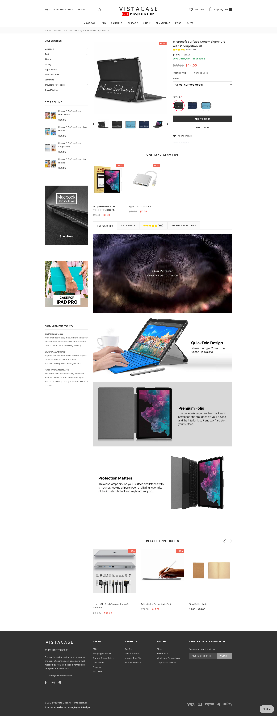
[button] (179, 49)
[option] (130, 78)
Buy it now (202, 127)
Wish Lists (199, 9)
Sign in (48, 9)
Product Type (179, 72)
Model (176, 78)
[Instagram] (54, 682)
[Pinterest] (61, 682)
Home (47, 30)
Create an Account (63, 9)
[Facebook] (47, 682)
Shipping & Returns (184, 225)
